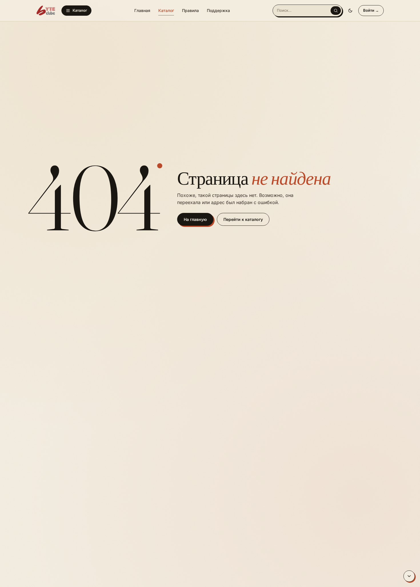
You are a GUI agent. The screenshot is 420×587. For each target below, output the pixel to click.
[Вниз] (409, 576)
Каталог (80, 10)
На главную (195, 219)
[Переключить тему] (350, 10)
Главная (142, 10)
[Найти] (336, 10)
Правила (190, 10)
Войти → (371, 10)
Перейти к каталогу (243, 219)
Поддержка (218, 10)
